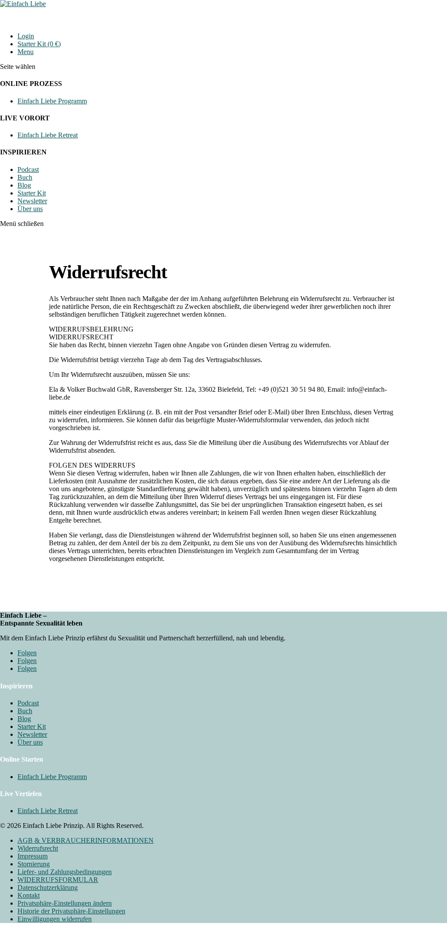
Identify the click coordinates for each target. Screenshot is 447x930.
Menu (25, 51)
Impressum (32, 856)
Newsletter (32, 201)
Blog (24, 185)
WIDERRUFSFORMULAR (57, 879)
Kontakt (28, 895)
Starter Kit (31, 193)
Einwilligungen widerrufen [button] (54, 919)
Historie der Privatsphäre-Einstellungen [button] (71, 911)
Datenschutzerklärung (47, 887)
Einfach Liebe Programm (52, 101)
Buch (24, 177)
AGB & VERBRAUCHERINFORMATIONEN (85, 840)
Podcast (28, 169)
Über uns (30, 208)
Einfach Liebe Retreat (47, 135)
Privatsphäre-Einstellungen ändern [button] (64, 903)
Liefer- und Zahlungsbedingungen (64, 871)
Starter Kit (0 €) (39, 44)
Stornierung (33, 864)
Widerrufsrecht (37, 848)
